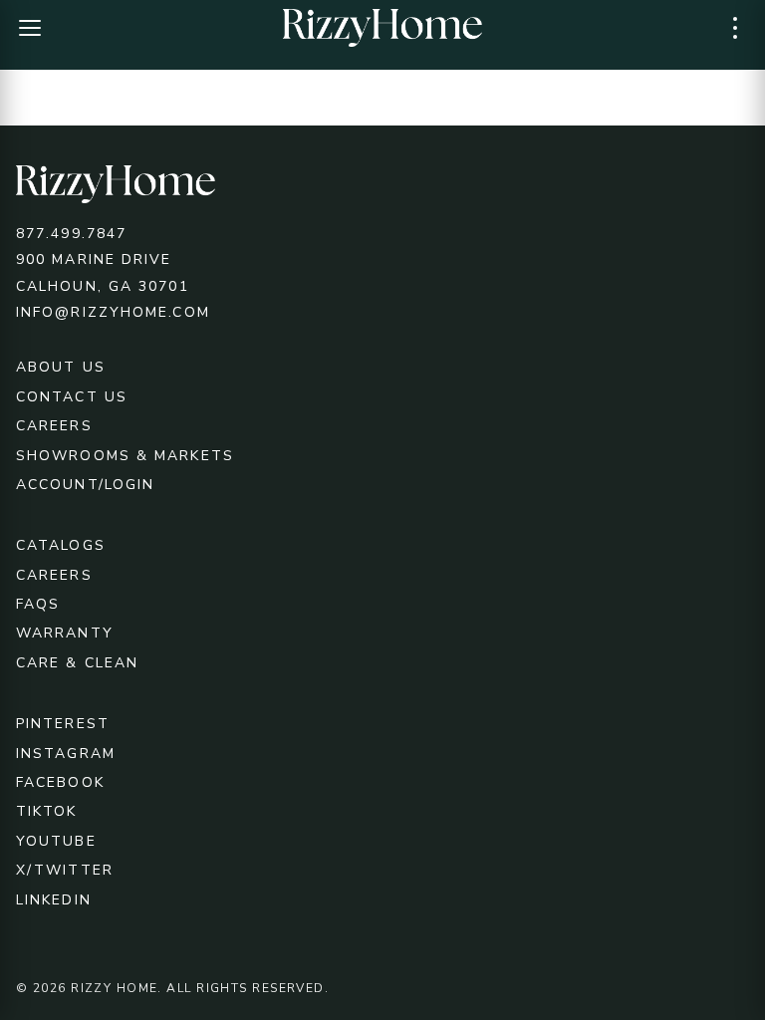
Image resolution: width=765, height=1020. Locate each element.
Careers (54, 425)
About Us (61, 367)
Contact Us (72, 396)
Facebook (60, 782)
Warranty (65, 633)
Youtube (56, 841)
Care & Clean (77, 662)
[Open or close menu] (30, 28)
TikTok (47, 811)
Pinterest (63, 723)
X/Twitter (65, 870)
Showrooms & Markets (125, 455)
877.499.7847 (71, 233)
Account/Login (85, 484)
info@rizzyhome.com (113, 312)
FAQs (38, 604)
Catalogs (61, 545)
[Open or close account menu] (735, 28)
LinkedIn (54, 900)
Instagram (66, 753)
